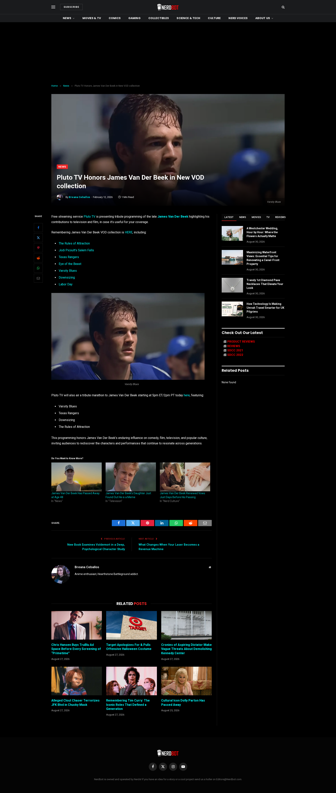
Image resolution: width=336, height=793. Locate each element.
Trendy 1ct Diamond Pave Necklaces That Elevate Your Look (265, 284)
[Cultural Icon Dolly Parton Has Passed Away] (186, 681)
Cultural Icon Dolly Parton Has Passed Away (183, 703)
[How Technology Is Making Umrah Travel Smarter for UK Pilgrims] (232, 309)
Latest (229, 217)
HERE (128, 232)
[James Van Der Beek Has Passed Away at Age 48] (76, 476)
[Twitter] (38, 237)
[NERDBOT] (168, 7)
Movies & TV (91, 18)
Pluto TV (89, 216)
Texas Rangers (69, 257)
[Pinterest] (38, 247)
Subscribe (71, 6)
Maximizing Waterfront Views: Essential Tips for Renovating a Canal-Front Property (263, 258)
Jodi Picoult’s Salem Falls (76, 250)
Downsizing (67, 277)
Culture (214, 18)
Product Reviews (241, 341)
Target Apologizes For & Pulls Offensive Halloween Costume (128, 647)
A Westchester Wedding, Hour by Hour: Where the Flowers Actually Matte (262, 232)
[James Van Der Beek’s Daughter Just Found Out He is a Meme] (131, 476)
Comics (115, 18)
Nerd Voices (238, 18)
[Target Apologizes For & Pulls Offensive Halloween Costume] (131, 625)
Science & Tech (188, 18)
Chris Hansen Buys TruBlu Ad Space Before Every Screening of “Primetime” (76, 649)
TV (268, 217)
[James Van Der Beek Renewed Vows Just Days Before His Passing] (185, 476)
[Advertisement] (168, 53)
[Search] (283, 7)
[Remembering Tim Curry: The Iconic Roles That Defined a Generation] (131, 681)
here (187, 395)
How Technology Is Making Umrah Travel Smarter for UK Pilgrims (265, 307)
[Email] (38, 278)
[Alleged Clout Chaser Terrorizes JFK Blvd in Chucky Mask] (76, 681)
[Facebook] (38, 227)
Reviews (280, 217)
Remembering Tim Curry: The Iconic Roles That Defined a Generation (128, 705)
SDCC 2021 (235, 350)
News (67, 18)
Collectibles (158, 18)
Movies (256, 217)
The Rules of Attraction (74, 243)
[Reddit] (38, 257)
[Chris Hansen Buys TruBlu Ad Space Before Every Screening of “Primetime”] (76, 625)
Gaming (134, 18)
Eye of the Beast (70, 264)
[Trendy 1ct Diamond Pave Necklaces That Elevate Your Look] (232, 285)
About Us (262, 18)
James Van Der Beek (173, 216)
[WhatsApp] (38, 268)
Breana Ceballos (79, 197)
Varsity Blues (68, 271)
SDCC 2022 (235, 355)
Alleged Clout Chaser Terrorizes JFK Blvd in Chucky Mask (75, 703)
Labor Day (66, 284)
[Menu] (53, 7)
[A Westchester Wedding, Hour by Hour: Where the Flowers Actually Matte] (232, 233)
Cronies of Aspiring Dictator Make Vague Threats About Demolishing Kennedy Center (186, 649)
